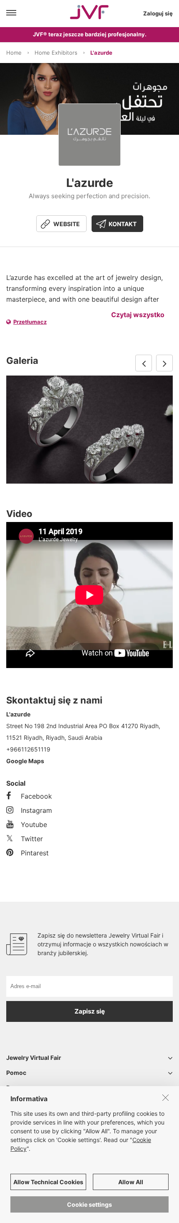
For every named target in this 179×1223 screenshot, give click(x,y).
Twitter (32, 839)
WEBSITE (66, 223)
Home (14, 52)
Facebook (36, 796)
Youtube (34, 824)
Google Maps (25, 760)
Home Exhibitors (56, 52)
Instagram (36, 810)
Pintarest (35, 853)
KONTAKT (123, 223)
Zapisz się (90, 1011)
